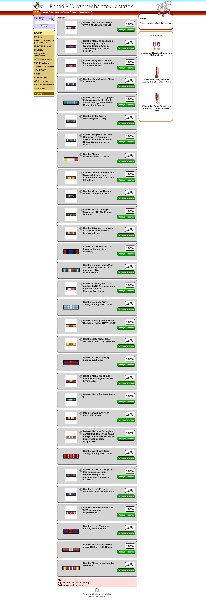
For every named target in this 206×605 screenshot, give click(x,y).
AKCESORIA (39, 88)
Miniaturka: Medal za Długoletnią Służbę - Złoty (156, 54)
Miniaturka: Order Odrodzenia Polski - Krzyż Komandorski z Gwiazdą (156, 108)
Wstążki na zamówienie (59, 12)
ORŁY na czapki (41, 81)
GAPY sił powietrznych (44, 85)
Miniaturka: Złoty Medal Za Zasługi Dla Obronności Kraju (156, 80)
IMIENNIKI (38, 50)
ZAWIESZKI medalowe (44, 67)
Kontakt (44, 12)
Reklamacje (85, 12)
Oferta (36, 12)
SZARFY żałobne (41, 63)
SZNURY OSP (40, 70)
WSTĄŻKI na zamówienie (39, 55)
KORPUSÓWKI (40, 77)
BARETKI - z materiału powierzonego (44, 41)
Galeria (74, 12)
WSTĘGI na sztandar (43, 59)
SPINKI (37, 74)
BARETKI (38, 37)
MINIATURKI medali (42, 46)
